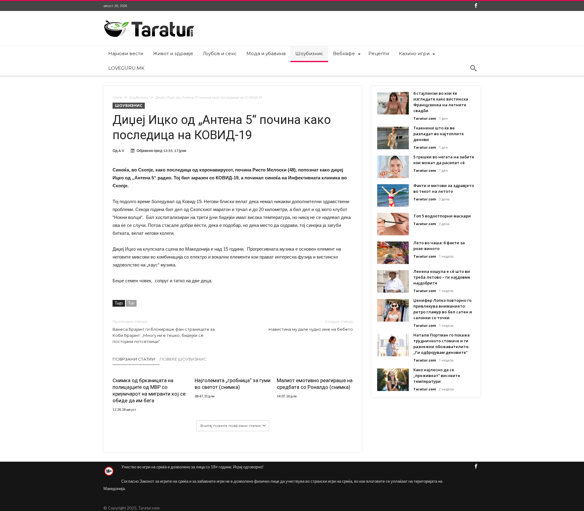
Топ (131, 303)
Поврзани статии (134, 359)
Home (117, 97)
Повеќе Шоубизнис (183, 359)
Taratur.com (424, 118)
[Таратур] (149, 20)
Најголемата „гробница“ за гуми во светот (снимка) (232, 383)
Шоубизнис (139, 97)
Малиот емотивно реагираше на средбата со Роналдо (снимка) (315, 383)
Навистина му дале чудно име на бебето (311, 325)
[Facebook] (476, 6)
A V (121, 150)
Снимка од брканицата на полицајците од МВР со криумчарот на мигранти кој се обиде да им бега (149, 390)
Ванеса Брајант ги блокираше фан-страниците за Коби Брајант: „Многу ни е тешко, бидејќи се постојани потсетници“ (164, 331)
